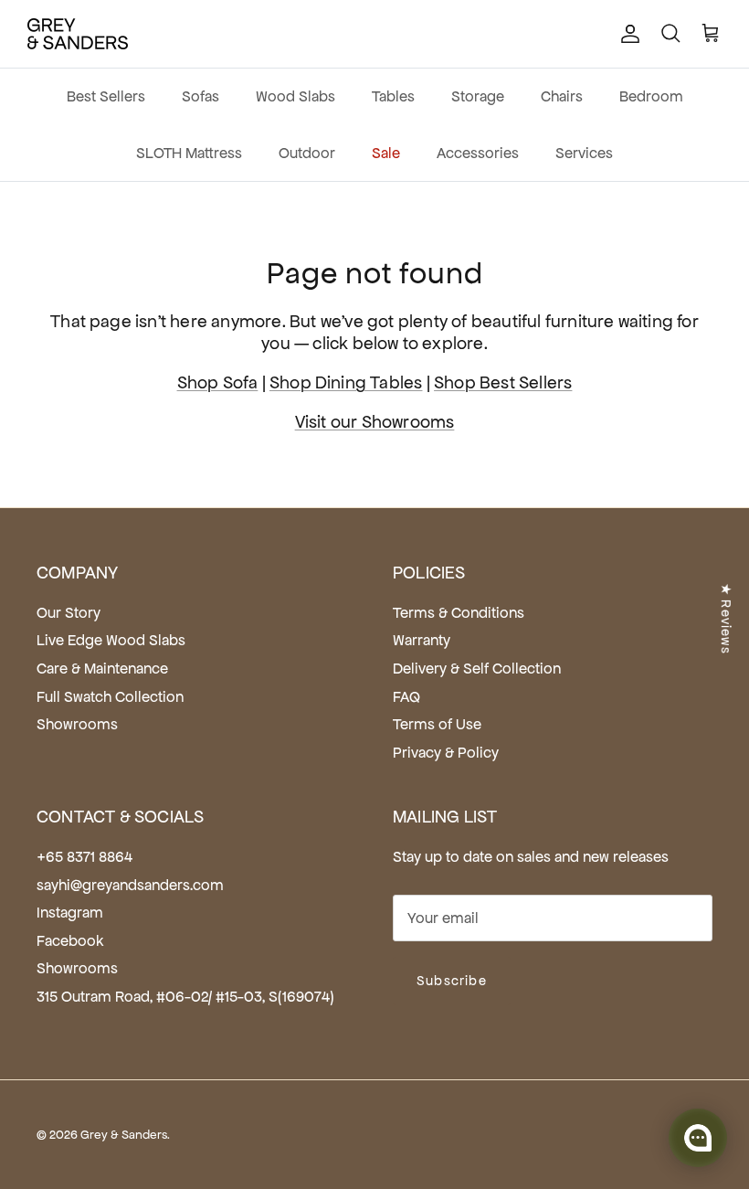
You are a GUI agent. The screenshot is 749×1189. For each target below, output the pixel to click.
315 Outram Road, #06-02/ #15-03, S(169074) (185, 996)
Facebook (70, 940)
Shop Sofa (217, 383)
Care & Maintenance (102, 668)
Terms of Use (437, 724)
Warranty (421, 640)
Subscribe (452, 980)
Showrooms (77, 724)
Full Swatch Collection (110, 696)
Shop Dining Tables (346, 383)
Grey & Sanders (123, 1134)
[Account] (626, 34)
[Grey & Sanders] (77, 33)
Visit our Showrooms (375, 422)
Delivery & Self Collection (477, 668)
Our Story (68, 612)
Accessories (478, 153)
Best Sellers (106, 96)
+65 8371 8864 (84, 856)
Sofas (200, 96)
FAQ (406, 696)
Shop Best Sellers (503, 383)
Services (584, 153)
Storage (477, 96)
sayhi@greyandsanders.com (130, 885)
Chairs (562, 96)
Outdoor (307, 153)
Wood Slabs (295, 96)
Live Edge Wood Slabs (111, 640)
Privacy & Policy (446, 752)
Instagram (70, 912)
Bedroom (651, 96)
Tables (393, 96)
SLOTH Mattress (189, 153)
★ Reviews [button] (726, 617)
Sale (386, 153)
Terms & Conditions (458, 612)
